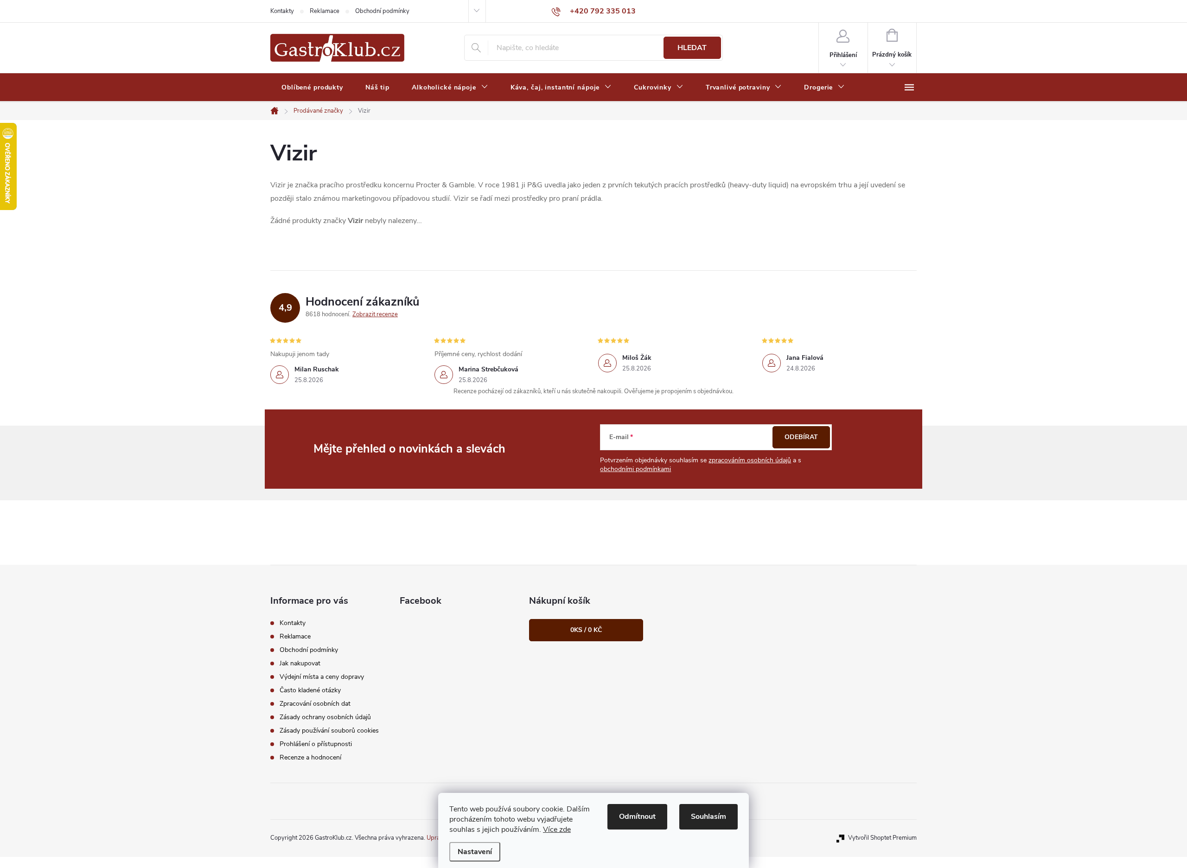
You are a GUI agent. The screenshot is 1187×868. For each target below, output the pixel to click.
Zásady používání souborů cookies (329, 730)
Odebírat (801, 437)
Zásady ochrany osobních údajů (325, 717)
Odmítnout (637, 816)
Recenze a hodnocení (310, 757)
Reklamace (324, 11)
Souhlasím (708, 816)
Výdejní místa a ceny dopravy (322, 676)
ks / (586, 629)
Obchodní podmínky (382, 11)
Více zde (557, 829)
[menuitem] (312, 87)
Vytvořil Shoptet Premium (882, 838)
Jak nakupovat (300, 663)
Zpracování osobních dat (315, 703)
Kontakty (282, 11)
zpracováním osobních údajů (749, 460)
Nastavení (475, 852)
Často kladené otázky (310, 690)
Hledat (692, 48)
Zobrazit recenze (375, 314)
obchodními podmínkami (635, 469)
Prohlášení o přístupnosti (316, 744)
